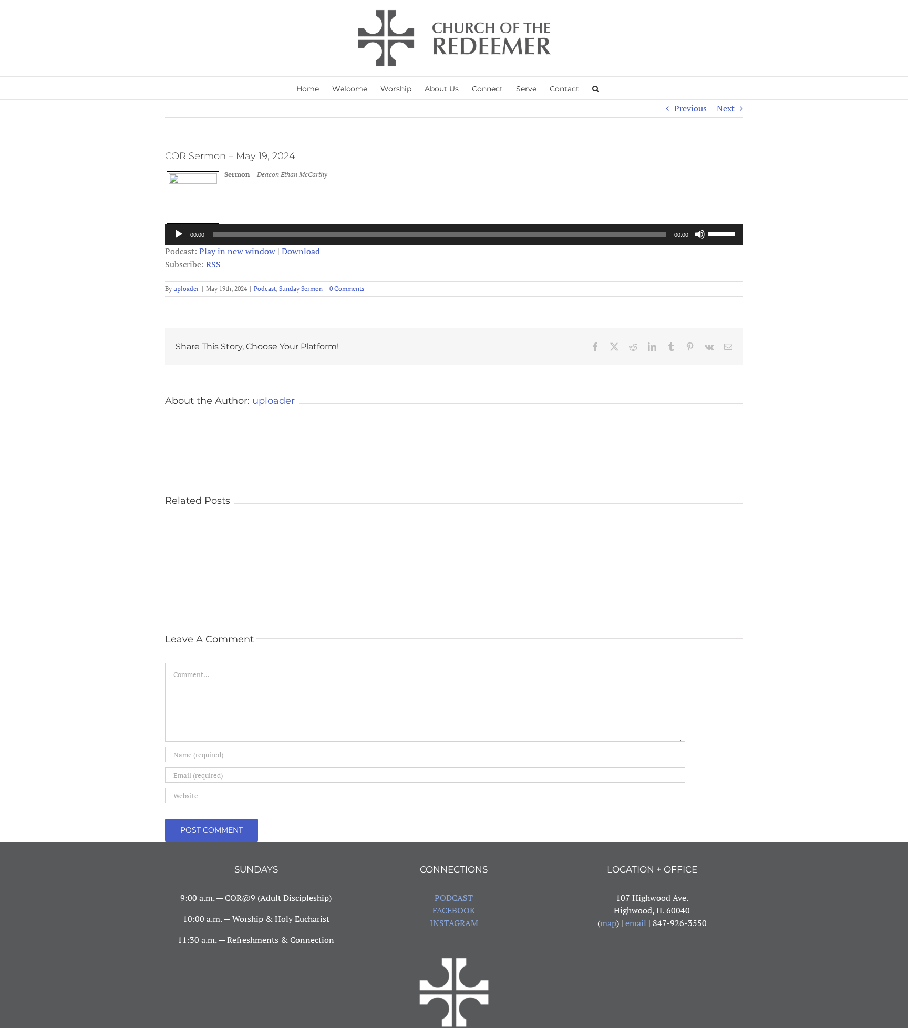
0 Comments (346, 289)
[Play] (178, 234)
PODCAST (454, 898)
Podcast (265, 289)
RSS (213, 264)
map (608, 923)
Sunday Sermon (301, 289)
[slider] (723, 233)
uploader (186, 289)
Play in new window (237, 251)
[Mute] (700, 234)
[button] (595, 88)
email (635, 923)
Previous (690, 108)
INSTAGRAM (454, 923)
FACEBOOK (453, 910)
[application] (454, 234)
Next (726, 108)
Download (301, 251)
